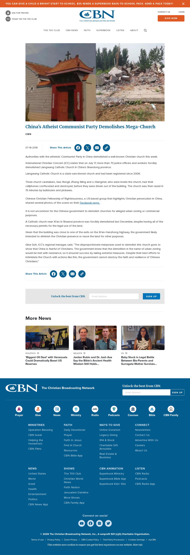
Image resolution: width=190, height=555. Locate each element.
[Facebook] (78, 147)
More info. (138, 544)
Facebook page (89, 202)
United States (37, 473)
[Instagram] (99, 523)
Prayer (68, 435)
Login (181, 12)
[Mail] (97, 147)
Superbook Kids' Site (112, 484)
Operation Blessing (40, 430)
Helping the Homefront (35, 442)
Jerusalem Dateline (76, 492)
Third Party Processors (113, 539)
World (32, 478)
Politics (33, 499)
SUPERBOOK (103, 30)
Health (32, 489)
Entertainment (37, 494)
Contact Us (164, 12)
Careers (140, 445)
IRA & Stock (107, 440)
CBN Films (34, 448)
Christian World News (73, 480)
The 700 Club (51, 30)
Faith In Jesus (73, 440)
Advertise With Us (146, 440)
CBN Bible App (73, 455)
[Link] (106, 147)
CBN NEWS (72, 30)
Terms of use (37, 539)
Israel (31, 484)
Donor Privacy (70, 539)
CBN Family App (74, 502)
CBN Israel (35, 435)
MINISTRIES (36, 425)
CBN (28, 134)
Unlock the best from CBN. (68, 296)
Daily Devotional (74, 430)
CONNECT (142, 425)
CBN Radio (142, 473)
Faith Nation (72, 487)
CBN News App (38, 504)
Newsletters (143, 430)
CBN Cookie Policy (90, 539)
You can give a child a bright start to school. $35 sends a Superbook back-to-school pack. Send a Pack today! (89, 3)
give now (171, 18)
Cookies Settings (136, 539)
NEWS (32, 468)
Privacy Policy (53, 539)
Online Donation (109, 430)
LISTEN (120, 30)
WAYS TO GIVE (109, 425)
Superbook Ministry (111, 473)
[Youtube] (81, 523)
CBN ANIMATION (111, 468)
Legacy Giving (108, 435)
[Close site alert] (183, 3)
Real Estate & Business (108, 455)
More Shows (72, 497)
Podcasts (141, 478)
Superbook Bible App (112, 478)
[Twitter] (87, 147)
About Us (141, 450)
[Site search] (145, 32)
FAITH (87, 30)
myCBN (152, 539)
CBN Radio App (145, 484)
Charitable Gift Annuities (108, 447)
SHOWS (69, 468)
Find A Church (73, 445)
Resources (70, 450)
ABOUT (134, 30)
